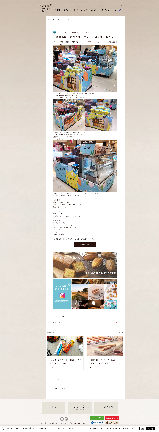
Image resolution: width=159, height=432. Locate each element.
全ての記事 (50, 19)
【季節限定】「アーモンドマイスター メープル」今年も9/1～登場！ (104, 361)
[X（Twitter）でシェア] (58, 316)
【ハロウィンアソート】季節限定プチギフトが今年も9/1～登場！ (65, 361)
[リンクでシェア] (67, 316)
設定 (142, 429)
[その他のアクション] (116, 32)
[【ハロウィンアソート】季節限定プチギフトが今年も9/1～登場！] (65, 346)
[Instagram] (66, 419)
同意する (150, 429)
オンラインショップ (63, 19)
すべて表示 (119, 332)
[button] (120, 10)
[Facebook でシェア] (54, 316)
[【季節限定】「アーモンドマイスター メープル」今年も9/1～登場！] (105, 346)
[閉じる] (157, 429)
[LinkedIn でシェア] (63, 316)
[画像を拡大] (69, 115)
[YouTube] (62, 419)
